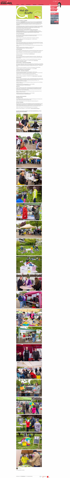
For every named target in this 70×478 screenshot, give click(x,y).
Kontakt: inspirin (18, 476)
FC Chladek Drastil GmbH (29, 476)
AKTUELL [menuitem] (8, 4)
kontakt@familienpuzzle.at (20, 93)
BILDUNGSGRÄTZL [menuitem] (28, 4)
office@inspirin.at (23, 476)
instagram (60, 1)
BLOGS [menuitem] (12, 4)
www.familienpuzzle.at (27, 93)
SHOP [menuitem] (50, 4)
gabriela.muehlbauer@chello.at (35, 108)
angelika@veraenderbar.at (20, 69)
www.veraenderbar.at (27, 69)
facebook (57, 1)
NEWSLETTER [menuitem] (34, 4)
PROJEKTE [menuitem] (22, 4)
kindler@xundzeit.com (19, 39)
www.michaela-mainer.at (22, 61)
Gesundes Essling (39, 21)
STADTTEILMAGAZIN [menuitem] (40, 4)
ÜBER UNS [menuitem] (17, 4)
